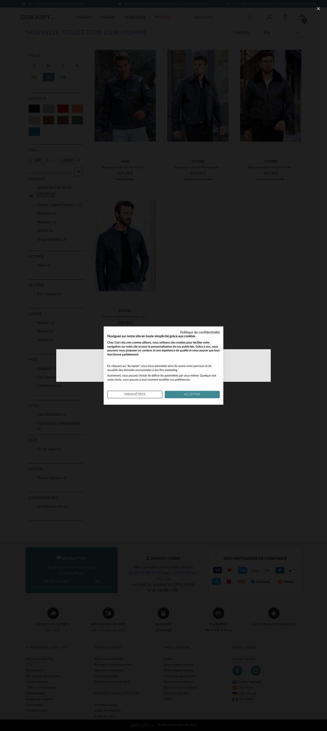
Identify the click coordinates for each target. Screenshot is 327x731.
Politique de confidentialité (200, 332)
